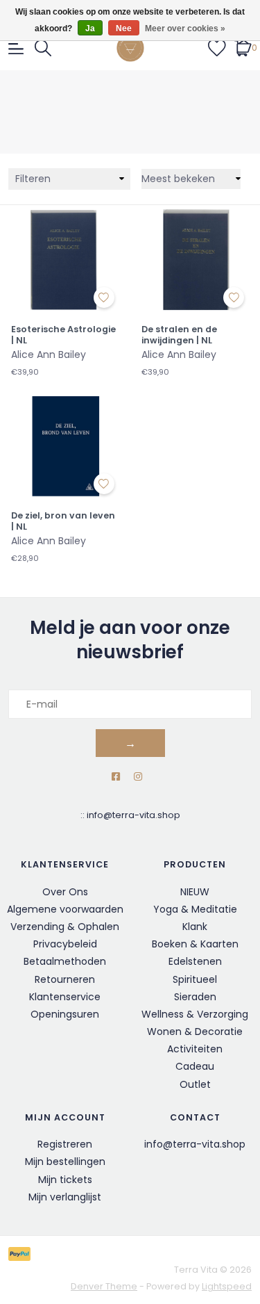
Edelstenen (195, 961)
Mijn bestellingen (65, 1161)
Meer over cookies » (185, 28)
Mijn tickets (65, 1180)
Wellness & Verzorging (194, 1014)
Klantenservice (65, 997)
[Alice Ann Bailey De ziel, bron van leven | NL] (65, 445)
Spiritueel (195, 979)
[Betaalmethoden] (21, 1254)
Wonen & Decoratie (195, 1031)
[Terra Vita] (130, 48)
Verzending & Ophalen (64, 927)
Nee (124, 28)
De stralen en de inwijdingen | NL (179, 334)
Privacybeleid (65, 944)
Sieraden (195, 997)
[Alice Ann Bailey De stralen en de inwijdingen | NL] (195, 259)
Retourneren (65, 979)
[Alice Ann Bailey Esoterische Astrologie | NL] (65, 259)
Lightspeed (227, 1286)
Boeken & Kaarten (195, 944)
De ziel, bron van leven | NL (63, 521)
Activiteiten (195, 1049)
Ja (90, 28)
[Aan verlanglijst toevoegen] (104, 297)
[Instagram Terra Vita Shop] (138, 776)
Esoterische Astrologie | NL (63, 334)
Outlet (195, 1084)
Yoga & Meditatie (195, 909)
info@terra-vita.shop (133, 815)
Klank (194, 927)
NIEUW (194, 892)
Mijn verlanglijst (64, 1197)
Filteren (33, 179)
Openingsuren (65, 1014)
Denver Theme (104, 1286)
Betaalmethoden (65, 961)
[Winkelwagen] (243, 47)
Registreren (64, 1144)
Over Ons (65, 892)
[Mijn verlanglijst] (217, 47)
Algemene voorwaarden (65, 909)
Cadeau (194, 1066)
